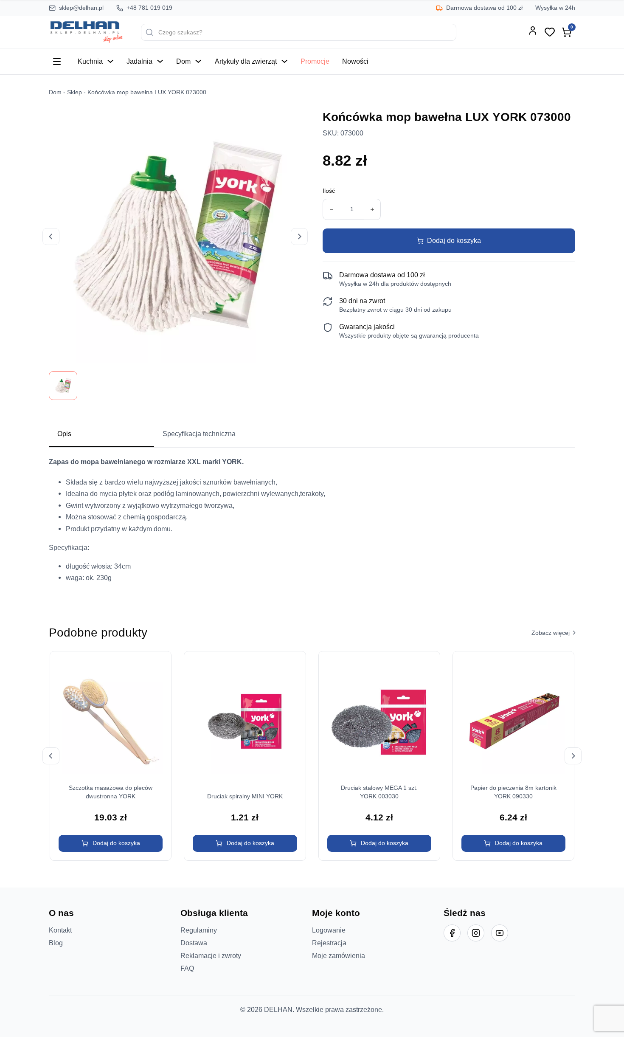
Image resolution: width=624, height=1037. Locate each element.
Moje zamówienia (338, 955)
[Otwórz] (57, 61)
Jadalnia (139, 61)
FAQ (187, 968)
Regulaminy (198, 930)
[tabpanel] (312, 523)
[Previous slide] (50, 236)
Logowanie (329, 930)
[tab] (101, 434)
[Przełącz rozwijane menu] (110, 61)
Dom (183, 61)
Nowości (355, 61)
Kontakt (60, 930)
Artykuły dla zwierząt (246, 61)
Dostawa (193, 943)
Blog (56, 943)
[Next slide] (299, 236)
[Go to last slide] (50, 755)
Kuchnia (90, 61)
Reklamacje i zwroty (210, 955)
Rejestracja (329, 943)
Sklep (74, 92)
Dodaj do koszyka (454, 240)
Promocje (315, 61)
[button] (111, 843)
